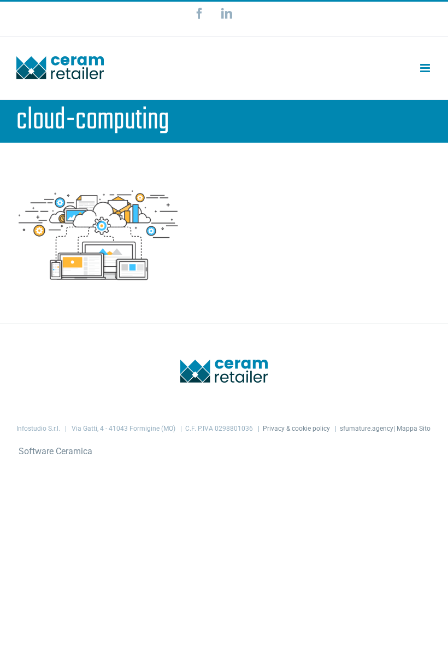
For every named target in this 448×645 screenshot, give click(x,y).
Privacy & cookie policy (296, 428)
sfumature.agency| (368, 428)
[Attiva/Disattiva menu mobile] (426, 68)
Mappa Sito (414, 428)
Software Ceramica (55, 451)
